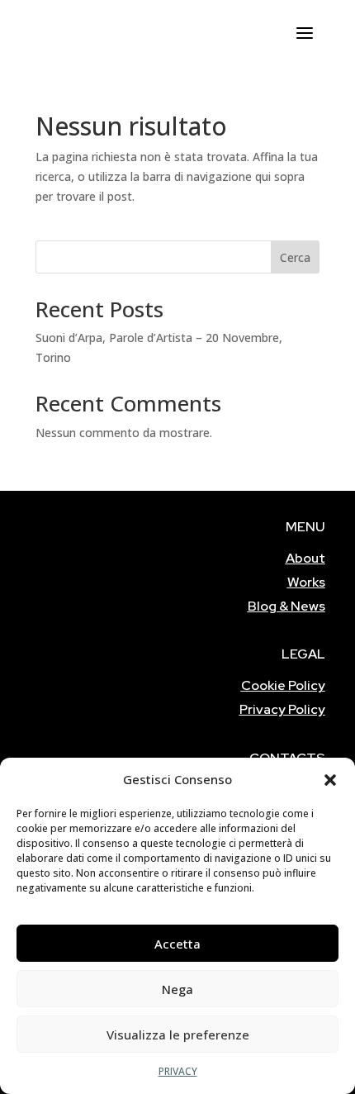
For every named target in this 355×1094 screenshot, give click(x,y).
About (305, 558)
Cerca (295, 257)
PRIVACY (178, 1071)
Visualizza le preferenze (177, 1034)
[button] (330, 780)
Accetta (177, 943)
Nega (177, 989)
